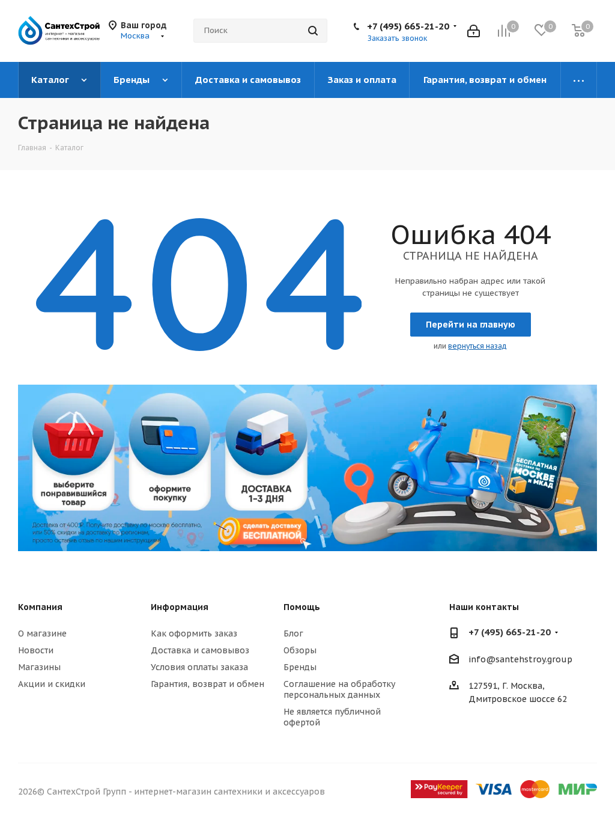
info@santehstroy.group (520, 659)
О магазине (42, 633)
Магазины (39, 667)
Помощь (301, 607)
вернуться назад (477, 345)
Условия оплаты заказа (199, 667)
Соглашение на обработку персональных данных (339, 689)
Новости (35, 650)
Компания (40, 607)
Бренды (300, 667)
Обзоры (300, 650)
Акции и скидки (51, 684)
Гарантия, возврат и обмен (207, 684)
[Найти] (312, 31)
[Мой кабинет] (473, 31)
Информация (179, 607)
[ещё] (579, 80)
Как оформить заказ (194, 633)
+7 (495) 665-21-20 (408, 26)
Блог (293, 633)
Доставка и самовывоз (200, 650)
